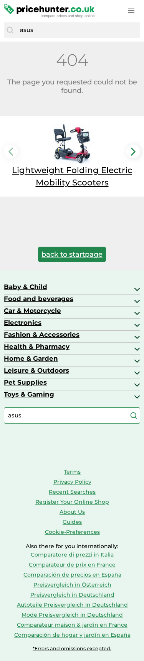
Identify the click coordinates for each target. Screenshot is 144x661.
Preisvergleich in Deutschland (72, 594)
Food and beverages (38, 299)
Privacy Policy (72, 481)
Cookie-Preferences (72, 531)
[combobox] (78, 30)
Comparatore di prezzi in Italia (72, 554)
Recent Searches (72, 491)
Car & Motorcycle (32, 311)
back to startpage (72, 254)
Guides (72, 521)
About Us (72, 511)
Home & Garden (31, 358)
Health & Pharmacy (37, 346)
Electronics (22, 322)
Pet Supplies (25, 382)
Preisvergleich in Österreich (72, 584)
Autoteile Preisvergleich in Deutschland (72, 604)
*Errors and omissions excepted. (72, 648)
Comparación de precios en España (72, 574)
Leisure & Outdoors (36, 370)
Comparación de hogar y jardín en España (72, 634)
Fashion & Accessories (41, 334)
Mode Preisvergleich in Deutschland (72, 614)
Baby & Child (25, 287)
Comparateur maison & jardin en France (72, 624)
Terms (72, 471)
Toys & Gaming (29, 394)
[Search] (10, 30)
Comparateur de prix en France (72, 564)
